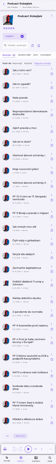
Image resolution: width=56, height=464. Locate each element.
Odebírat (9, 36)
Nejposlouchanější (42, 63)
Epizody (9, 55)
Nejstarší (28, 63)
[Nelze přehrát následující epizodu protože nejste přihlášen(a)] (36, 449)
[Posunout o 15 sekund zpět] (14, 449)
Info (35, 55)
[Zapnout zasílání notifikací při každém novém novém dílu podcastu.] (38, 45)
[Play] (28, 449)
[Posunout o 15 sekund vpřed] (20, 449)
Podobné (45, 55)
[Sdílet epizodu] (51, 74)
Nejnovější (17, 63)
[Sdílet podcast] (33, 45)
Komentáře (24, 55)
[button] (21, 5)
